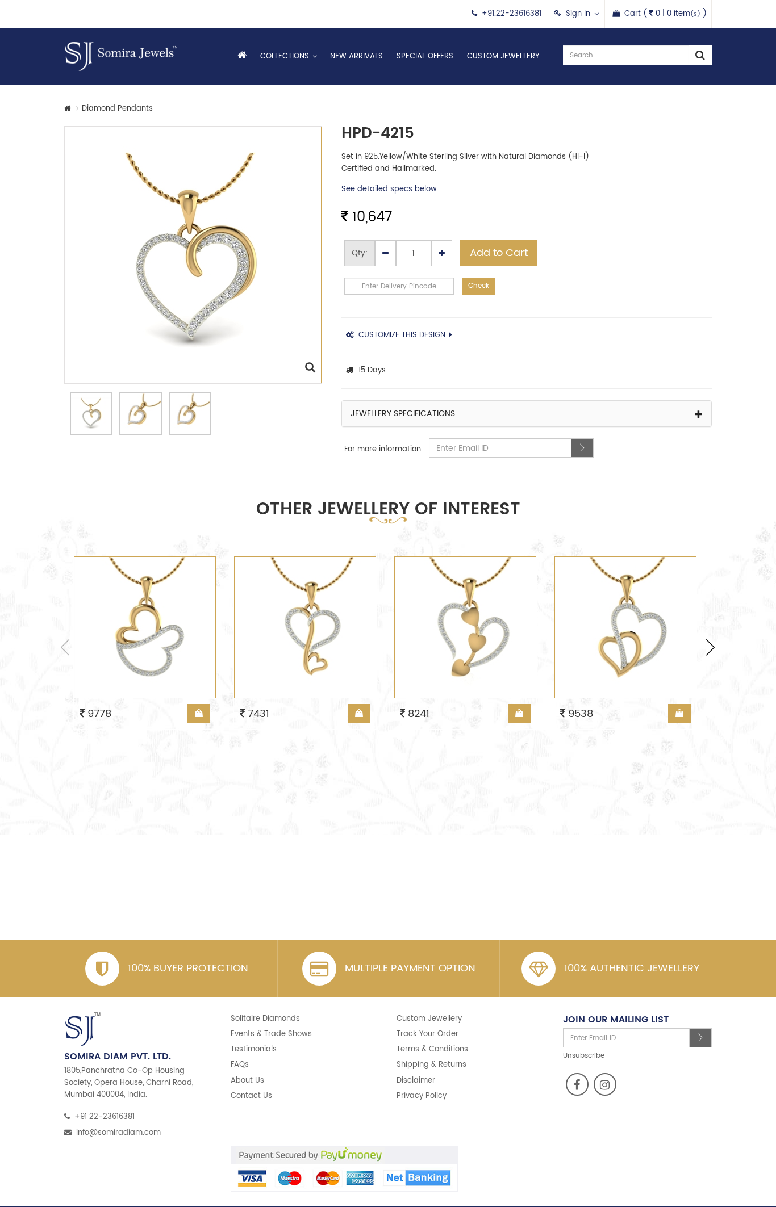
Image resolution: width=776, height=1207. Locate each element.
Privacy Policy (422, 1096)
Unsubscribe (583, 1055)
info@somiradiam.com (118, 1133)
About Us (247, 1081)
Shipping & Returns (431, 1065)
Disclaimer (416, 1081)
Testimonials (254, 1049)
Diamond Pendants (117, 109)
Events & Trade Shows (271, 1034)
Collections (284, 56)
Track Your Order (427, 1034)
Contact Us (251, 1096)
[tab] (527, 413)
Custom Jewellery (503, 56)
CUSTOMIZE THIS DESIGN (401, 335)
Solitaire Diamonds (265, 1019)
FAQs (240, 1065)
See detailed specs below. (390, 189)
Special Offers (425, 56)
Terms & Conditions (432, 1049)
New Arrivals (356, 56)
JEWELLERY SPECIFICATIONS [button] (403, 413)
